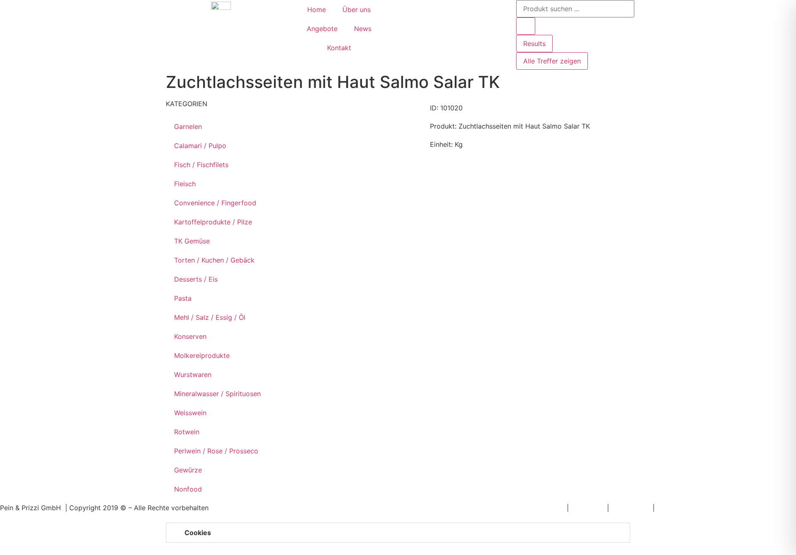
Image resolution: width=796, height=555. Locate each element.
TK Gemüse (192, 241)
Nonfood (188, 489)
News (362, 28)
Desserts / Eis (196, 279)
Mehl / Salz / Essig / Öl (209, 317)
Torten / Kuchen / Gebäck (214, 260)
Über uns (356, 9)
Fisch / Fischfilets (201, 165)
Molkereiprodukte (202, 355)
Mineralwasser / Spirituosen (217, 393)
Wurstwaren (192, 374)
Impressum (588, 508)
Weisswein (190, 413)
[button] (398, 532)
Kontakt (339, 48)
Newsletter (548, 508)
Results (534, 43)
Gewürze (188, 470)
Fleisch (185, 184)
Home (316, 9)
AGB (663, 508)
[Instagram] (431, 10)
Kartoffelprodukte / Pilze (213, 222)
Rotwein (186, 432)
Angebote (322, 28)
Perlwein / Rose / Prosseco (216, 451)
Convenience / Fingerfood (215, 203)
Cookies (197, 532)
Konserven (190, 336)
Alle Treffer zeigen (552, 61)
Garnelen (188, 126)
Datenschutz (630, 508)
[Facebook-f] (408, 10)
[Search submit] (525, 26)
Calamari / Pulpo (200, 145)
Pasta (183, 298)
